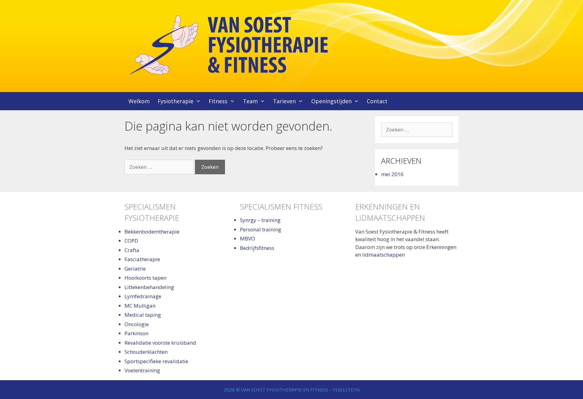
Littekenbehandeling (149, 287)
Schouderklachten (146, 351)
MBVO (247, 238)
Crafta (131, 250)
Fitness (218, 101)
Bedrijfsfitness (257, 247)
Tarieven (284, 101)
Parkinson (136, 333)
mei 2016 (392, 174)
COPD (131, 240)
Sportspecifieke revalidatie (156, 361)
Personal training (260, 229)
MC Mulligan (139, 305)
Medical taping (142, 314)
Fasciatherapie (142, 259)
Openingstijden (331, 101)
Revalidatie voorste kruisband (160, 342)
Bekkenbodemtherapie (151, 231)
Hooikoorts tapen (145, 277)
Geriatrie (135, 268)
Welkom (139, 101)
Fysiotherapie (175, 101)
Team (250, 101)
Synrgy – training (260, 220)
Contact (377, 101)
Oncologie (136, 324)
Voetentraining (142, 370)
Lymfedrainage (142, 296)
